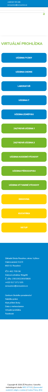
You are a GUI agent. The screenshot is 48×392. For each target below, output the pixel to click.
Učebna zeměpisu (24, 114)
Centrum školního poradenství (18, 295)
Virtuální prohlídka (13, 310)
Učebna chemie (24, 72)
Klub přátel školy (12, 302)
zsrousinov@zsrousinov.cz (17, 5)
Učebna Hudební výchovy (24, 157)
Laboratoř (24, 86)
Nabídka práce (11, 299)
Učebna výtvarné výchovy (24, 185)
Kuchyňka (24, 213)
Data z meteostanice (14, 306)
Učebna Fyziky (24, 58)
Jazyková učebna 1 (24, 128)
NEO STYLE (28, 387)
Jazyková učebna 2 (24, 142)
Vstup (24, 227)
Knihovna (24, 199)
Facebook (9, 313)
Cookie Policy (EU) (34, 390)
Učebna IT (24, 100)
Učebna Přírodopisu (24, 171)
